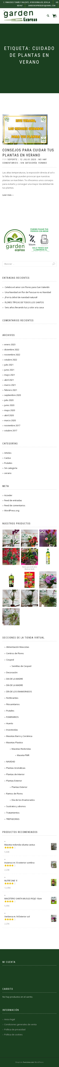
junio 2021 (9, 369)
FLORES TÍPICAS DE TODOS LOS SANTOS (24, 302)
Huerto (9, 723)
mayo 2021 (9, 374)
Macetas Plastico (14, 742)
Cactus (7, 457)
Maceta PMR (23, 755)
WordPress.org (11, 510)
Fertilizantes (12, 697)
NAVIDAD (10, 761)
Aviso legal (9, 1019)
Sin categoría (28, 163)
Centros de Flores (15, 653)
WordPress (39, 1062)
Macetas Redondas (21, 748)
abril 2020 (9, 415)
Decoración (12, 672)
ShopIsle (19, 1062)
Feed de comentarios (14, 505)
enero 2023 (9, 344)
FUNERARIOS (12, 717)
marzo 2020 (10, 420)
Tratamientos (13, 812)
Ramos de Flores (14, 793)
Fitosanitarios (13, 704)
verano (42, 163)
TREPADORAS (13, 819)
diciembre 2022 (11, 349)
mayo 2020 (9, 410)
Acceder (8, 495)
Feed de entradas (13, 500)
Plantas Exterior (14, 780)
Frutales (8, 463)
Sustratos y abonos (16, 806)
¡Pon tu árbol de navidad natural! (21, 297)
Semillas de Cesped (21, 666)
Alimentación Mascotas (17, 646)
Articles (7, 452)
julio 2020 (8, 400)
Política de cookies (13, 1034)
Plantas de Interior (15, 774)
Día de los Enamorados (23, 799)
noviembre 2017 (12, 425)
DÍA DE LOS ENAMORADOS (19, 691)
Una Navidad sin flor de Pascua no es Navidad (28, 292)
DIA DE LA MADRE (14, 678)
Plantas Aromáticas (15, 767)
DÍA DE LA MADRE (14, 685)
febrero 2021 (10, 390)
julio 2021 (8, 364)
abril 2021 (9, 379)
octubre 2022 (10, 359)
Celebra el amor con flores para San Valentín (27, 287)
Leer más (7, 194)
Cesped (10, 659)
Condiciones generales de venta (20, 1024)
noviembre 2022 (12, 354)
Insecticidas (12, 729)
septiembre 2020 (12, 395)
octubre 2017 (10, 430)
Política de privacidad (14, 1029)
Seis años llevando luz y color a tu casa (24, 307)
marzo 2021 (10, 384)
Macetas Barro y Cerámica (19, 736)
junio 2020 (9, 405)
